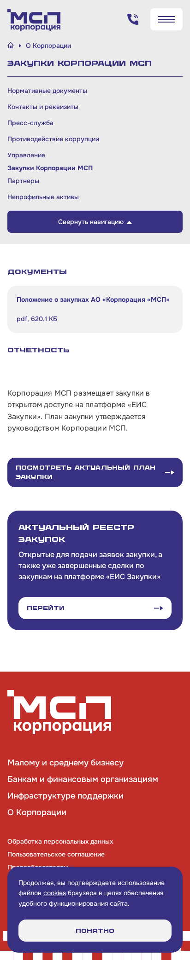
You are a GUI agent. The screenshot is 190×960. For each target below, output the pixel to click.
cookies (54, 893)
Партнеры (23, 181)
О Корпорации (36, 812)
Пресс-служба (30, 123)
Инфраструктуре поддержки (65, 796)
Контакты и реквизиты (42, 107)
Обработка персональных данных (60, 841)
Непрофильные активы (43, 197)
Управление (26, 155)
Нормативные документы (47, 90)
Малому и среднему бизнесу (65, 763)
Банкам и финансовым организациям (82, 779)
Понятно (95, 931)
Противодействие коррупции (53, 139)
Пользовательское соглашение (56, 854)
